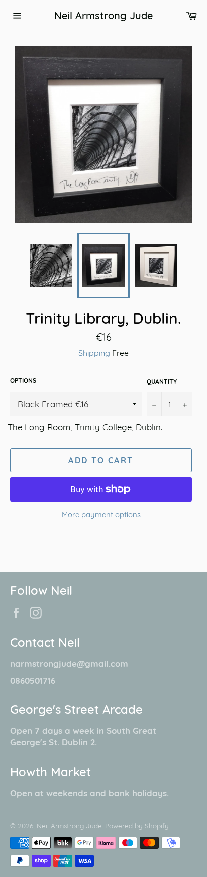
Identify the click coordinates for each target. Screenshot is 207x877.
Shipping (94, 353)
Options (23, 380)
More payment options (101, 514)
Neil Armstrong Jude (103, 15)
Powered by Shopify (137, 825)
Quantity (162, 381)
